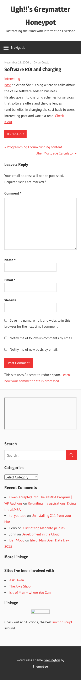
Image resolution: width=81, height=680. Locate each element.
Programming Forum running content (34, 147)
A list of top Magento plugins (43, 528)
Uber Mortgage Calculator (55, 153)
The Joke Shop (20, 586)
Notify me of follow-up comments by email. (41, 338)
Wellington (52, 660)
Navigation (19, 47)
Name (10, 260)
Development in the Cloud (41, 534)
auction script (62, 622)
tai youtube (17, 515)
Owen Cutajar (42, 62)
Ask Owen (16, 580)
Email (9, 280)
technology (15, 134)
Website (10, 300)
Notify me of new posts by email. (34, 349)
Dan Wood (17, 540)
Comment (12, 193)
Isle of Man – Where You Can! (30, 592)
